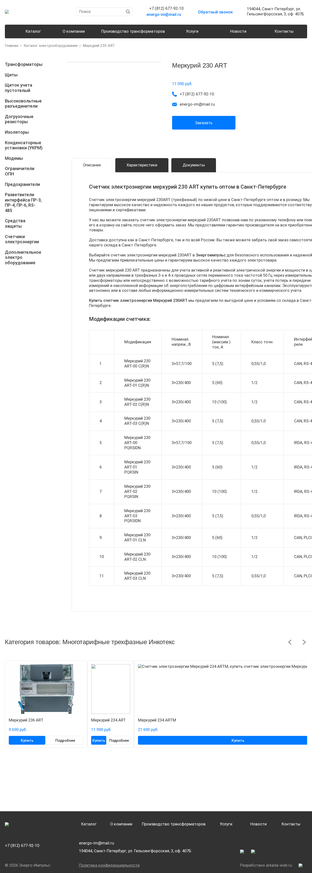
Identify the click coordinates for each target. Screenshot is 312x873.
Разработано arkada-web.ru (266, 865)
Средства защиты (15, 223)
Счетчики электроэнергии (22, 239)
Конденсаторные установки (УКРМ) (23, 145)
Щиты (11, 74)
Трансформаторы (23, 64)
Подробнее (65, 740)
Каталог (33, 31)
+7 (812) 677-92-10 (22, 845)
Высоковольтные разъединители (23, 103)
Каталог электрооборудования (51, 45)
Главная (11, 45)
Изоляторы (17, 132)
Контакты (284, 31)
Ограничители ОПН (19, 171)
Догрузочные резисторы (19, 119)
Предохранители (22, 184)
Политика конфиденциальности (109, 865)
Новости (238, 31)
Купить (27, 740)
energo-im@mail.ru (96, 843)
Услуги (192, 31)
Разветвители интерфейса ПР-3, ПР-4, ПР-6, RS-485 (23, 202)
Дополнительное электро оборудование (23, 257)
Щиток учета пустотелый (18, 87)
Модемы (14, 158)
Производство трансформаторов (133, 31)
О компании (74, 31)
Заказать (204, 123)
